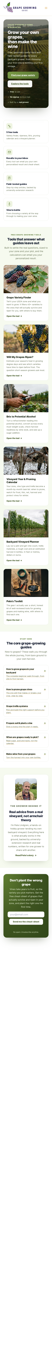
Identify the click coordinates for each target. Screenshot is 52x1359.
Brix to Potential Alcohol (21, 416)
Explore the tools (20, 83)
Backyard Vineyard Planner (22, 541)
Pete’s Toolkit (14, 601)
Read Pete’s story (25, 855)
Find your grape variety (23, 75)
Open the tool (14, 316)
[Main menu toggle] (46, 8)
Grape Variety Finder (18, 297)
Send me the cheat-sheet (26, 921)
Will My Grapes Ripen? (19, 357)
